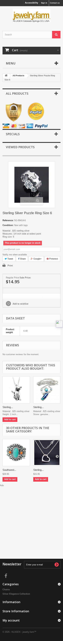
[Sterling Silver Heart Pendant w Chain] (47, 452)
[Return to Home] (6, 76)
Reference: (8, 220)
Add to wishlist (20, 304)
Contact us (55, 3)
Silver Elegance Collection (16, 594)
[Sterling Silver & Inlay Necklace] (47, 390)
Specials (13, 134)
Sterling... (8, 407)
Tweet (10, 259)
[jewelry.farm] (31, 16)
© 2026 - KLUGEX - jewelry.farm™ (19, 632)
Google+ (37, 259)
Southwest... (9, 469)
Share (22, 259)
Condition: (8, 225)
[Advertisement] (31, 518)
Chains (6, 589)
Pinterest (53, 259)
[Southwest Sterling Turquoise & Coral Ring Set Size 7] (16, 452)
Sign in (44, 3)
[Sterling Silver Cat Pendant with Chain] (16, 390)
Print (10, 265)
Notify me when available (15, 254)
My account (11, 620)
